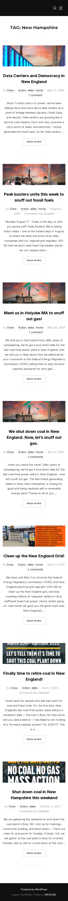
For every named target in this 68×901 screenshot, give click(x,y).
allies (31, 90)
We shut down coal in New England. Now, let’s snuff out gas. (34, 437)
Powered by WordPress (34, 889)
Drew (10, 90)
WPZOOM (50, 894)
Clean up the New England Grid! (33, 556)
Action (22, 90)
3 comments (35, 456)
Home (39, 90)
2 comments (35, 569)
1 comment (35, 95)
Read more (36, 141)
